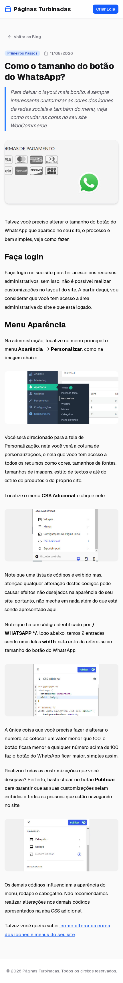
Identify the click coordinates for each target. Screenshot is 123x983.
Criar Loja (105, 9)
